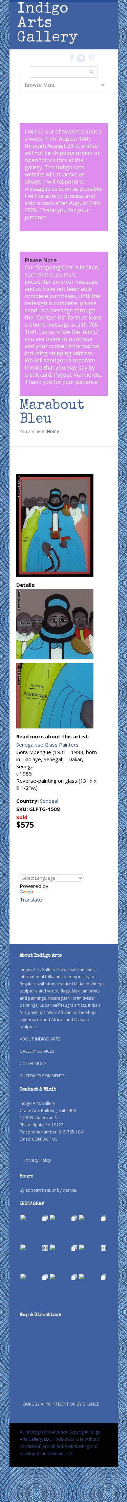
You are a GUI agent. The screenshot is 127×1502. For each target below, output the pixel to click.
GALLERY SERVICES (37, 1051)
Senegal (49, 800)
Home (53, 431)
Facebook (72, 58)
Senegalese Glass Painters (47, 744)
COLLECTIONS (33, 1063)
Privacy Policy (37, 1160)
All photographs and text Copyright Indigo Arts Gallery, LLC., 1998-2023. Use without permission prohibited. (60, 1439)
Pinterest (92, 58)
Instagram (81, 58)
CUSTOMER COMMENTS (42, 1076)
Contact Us (50, 317)
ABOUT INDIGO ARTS (40, 1039)
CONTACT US (44, 1139)
